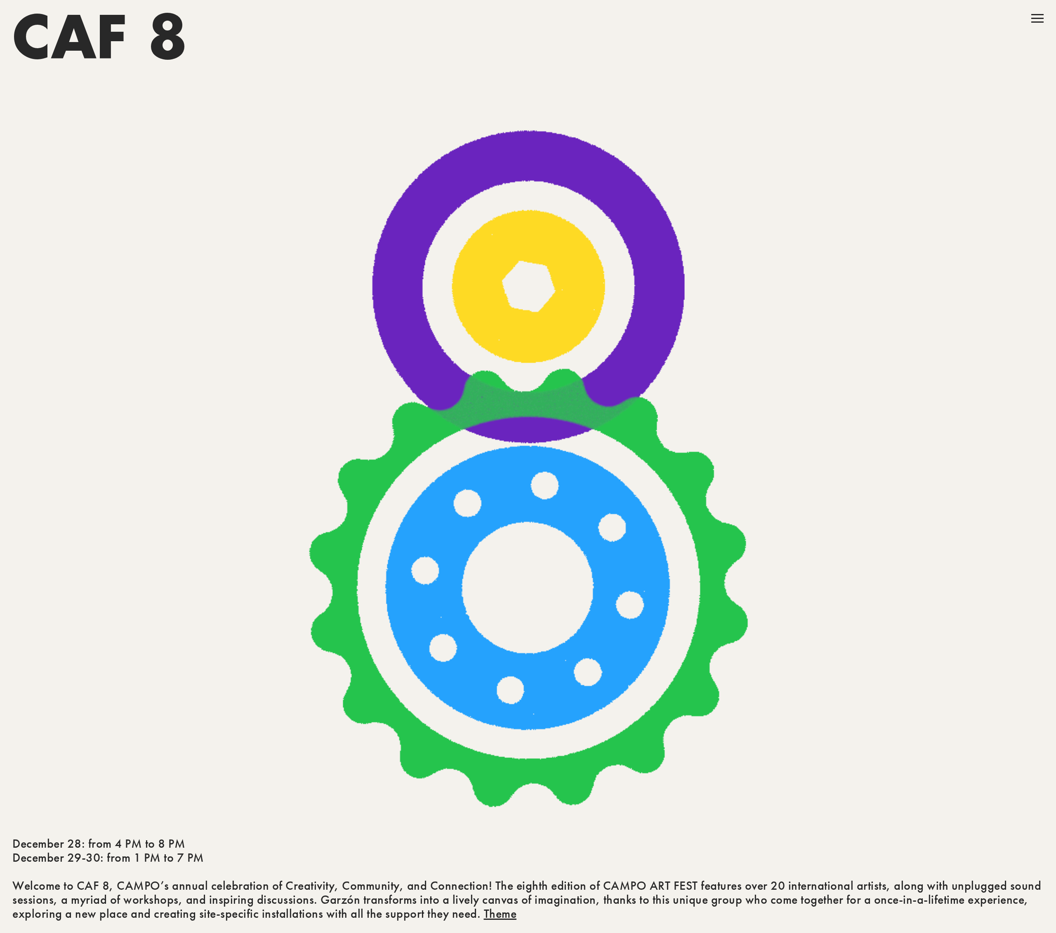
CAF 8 (100, 39)
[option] (528, 466)
